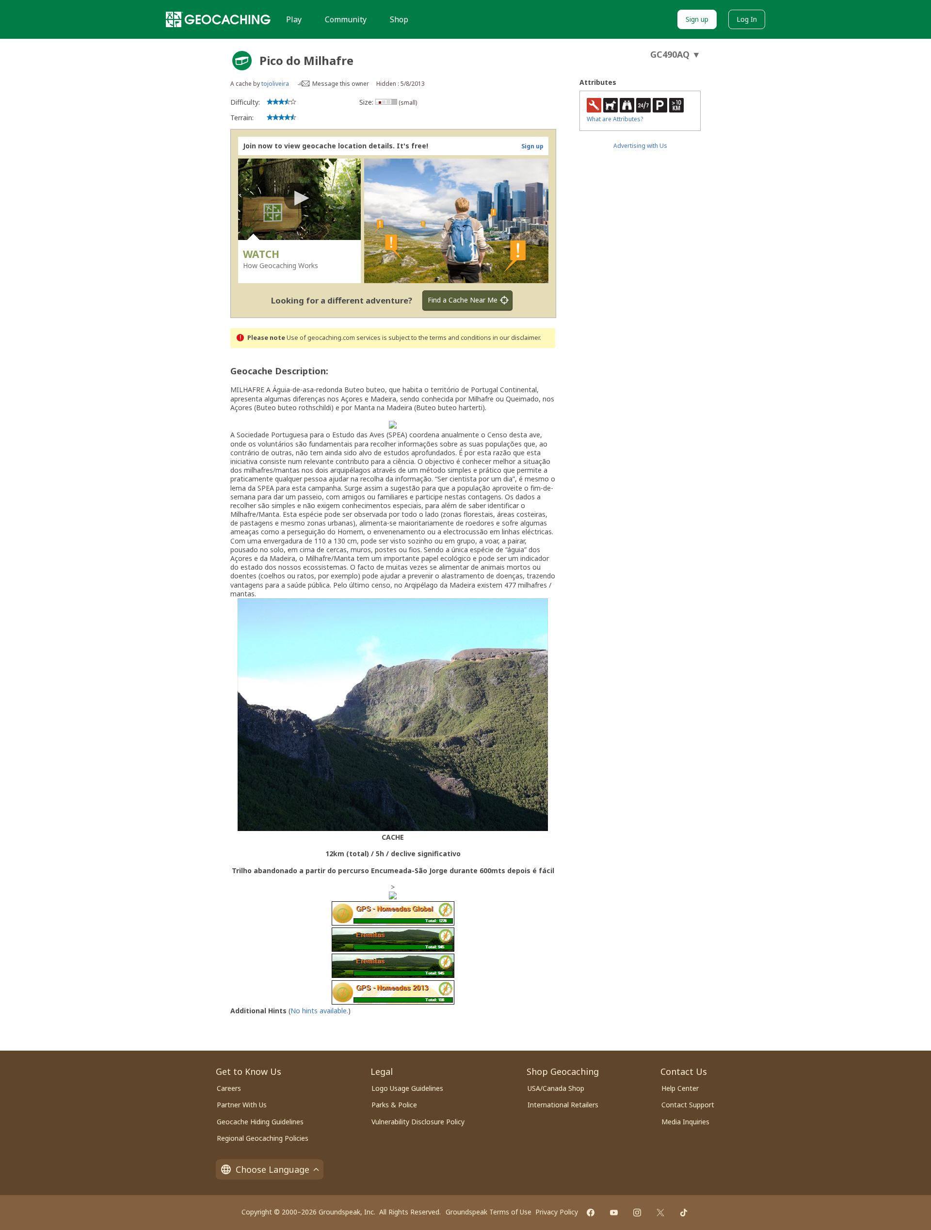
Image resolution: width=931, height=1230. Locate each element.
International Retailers (563, 1104)
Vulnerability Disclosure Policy (418, 1121)
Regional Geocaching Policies (262, 1138)
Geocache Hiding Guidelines (260, 1121)
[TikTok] (684, 1212)
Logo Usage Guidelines (407, 1088)
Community (346, 19)
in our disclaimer (516, 338)
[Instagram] (637, 1212)
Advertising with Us (640, 146)
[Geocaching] (218, 19)
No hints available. (319, 1010)
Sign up (697, 19)
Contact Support (687, 1104)
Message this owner (340, 84)
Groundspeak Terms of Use (488, 1211)
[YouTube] (614, 1212)
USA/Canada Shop (556, 1088)
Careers (229, 1088)
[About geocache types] (242, 60)
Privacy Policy (556, 1211)
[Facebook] (590, 1212)
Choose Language (272, 1169)
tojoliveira (275, 84)
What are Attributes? (615, 119)
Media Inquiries (685, 1121)
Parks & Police (394, 1104)
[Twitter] (660, 1212)
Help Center (680, 1088)
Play (294, 19)
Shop (399, 19)
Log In (747, 19)
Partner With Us (242, 1104)
